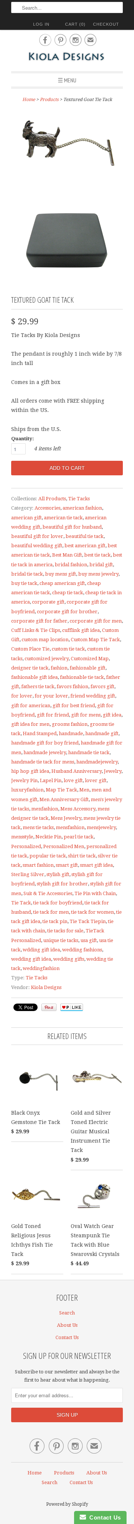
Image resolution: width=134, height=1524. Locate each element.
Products (49, 99)
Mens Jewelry (66, 818)
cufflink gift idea (81, 630)
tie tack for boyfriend (57, 903)
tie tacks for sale (65, 930)
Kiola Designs (46, 987)
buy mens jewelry (98, 574)
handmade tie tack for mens (42, 762)
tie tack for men (51, 912)
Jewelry (112, 771)
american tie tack (63, 517)
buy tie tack (24, 583)
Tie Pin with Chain (95, 893)
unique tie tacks (60, 940)
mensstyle (22, 837)
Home (35, 1473)
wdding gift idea (41, 949)
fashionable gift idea (34, 677)
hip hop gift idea (30, 771)
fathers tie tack (37, 686)
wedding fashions (82, 949)
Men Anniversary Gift (64, 799)
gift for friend (53, 715)
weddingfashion (41, 968)
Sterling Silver (27, 874)
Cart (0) (75, 24)
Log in (41, 24)
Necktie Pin (48, 837)
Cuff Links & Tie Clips (35, 630)
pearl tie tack (78, 837)
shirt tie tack (82, 856)
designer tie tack (29, 668)
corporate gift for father (39, 621)
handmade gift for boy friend (45, 743)
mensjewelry (101, 827)
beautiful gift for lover (37, 536)
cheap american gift (62, 583)
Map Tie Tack (61, 790)
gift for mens (85, 715)
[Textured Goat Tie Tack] (67, 149)
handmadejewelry (97, 762)
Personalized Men (63, 846)
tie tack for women (92, 912)
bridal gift (101, 564)
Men (84, 790)
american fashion (82, 508)
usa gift (88, 940)
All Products (52, 498)
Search (67, 1313)
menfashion (44, 809)
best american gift (84, 545)
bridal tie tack (27, 574)
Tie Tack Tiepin (88, 921)
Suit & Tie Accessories (47, 893)
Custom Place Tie (30, 649)
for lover (21, 696)
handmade (71, 733)
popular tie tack (47, 856)
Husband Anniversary (76, 771)
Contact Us (67, 1337)
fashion (59, 668)
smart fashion (38, 865)
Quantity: (22, 438)
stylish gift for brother (62, 884)
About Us (67, 1325)
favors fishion (72, 686)
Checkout (106, 24)
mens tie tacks (38, 827)
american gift (26, 517)
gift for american (30, 705)
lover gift (95, 780)
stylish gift (58, 874)
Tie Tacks (79, 498)
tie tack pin (54, 921)
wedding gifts (68, 959)
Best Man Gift (67, 555)
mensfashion (70, 827)
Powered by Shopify (67, 1504)
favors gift (102, 686)
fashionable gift (87, 668)
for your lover (51, 696)
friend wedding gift (92, 696)
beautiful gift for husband (72, 527)
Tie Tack (21, 903)
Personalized (26, 846)
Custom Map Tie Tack (95, 639)
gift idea (112, 715)
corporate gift (48, 602)
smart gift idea (96, 865)
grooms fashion (69, 724)
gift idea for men (30, 724)
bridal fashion (71, 564)
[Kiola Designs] (67, 57)
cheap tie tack (67, 592)
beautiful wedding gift (36, 545)
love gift (73, 780)
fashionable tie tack (82, 677)
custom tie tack (68, 649)
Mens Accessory (77, 809)
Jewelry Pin (24, 780)
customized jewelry (46, 658)
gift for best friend (73, 705)
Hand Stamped (40, 733)
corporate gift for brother (67, 611)
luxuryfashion (27, 790)
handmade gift (101, 733)
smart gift (67, 865)
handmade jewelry (44, 752)
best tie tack (97, 555)
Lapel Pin (50, 780)
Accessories (47, 508)
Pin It (49, 1007)
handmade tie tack (88, 752)
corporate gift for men (96, 621)
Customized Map (90, 658)
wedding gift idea (31, 959)
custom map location (45, 639)
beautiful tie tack (84, 536)
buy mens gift (60, 574)
